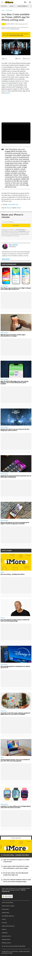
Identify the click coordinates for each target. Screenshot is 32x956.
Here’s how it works (15, 28)
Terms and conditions (7, 902)
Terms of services (20, 229)
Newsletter (27, 58)
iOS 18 (11, 6)
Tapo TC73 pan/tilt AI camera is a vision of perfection (16, 860)
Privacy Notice (22, 231)
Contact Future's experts (8, 906)
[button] (30, 2)
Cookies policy (5, 912)
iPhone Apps (9, 10)
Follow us (19, 58)
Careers (4, 919)
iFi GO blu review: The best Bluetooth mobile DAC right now (15, 874)
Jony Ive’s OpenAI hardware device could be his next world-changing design (17, 880)
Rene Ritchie (11, 24)
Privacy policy (5, 909)
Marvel (7, 93)
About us (4, 929)
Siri (7, 85)
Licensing (4, 922)
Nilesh (19, 208)
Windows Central (6, 942)
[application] (16, 132)
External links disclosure (8, 926)
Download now (13, 204)
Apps (3, 10)
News (3, 24)
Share (5, 58)
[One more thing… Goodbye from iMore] (16, 848)
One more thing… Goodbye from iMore (16, 855)
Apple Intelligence (22, 6)
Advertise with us (6, 936)
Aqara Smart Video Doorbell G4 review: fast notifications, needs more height (16, 867)
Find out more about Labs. (16, 35)
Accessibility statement (8, 916)
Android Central (6, 939)
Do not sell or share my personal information (13, 946)
